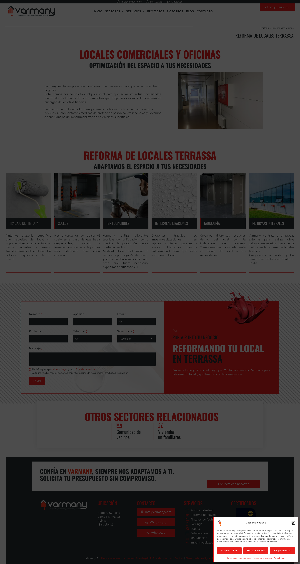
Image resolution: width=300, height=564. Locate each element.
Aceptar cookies (229, 550)
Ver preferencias (282, 550)
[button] (293, 522)
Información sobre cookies (239, 558)
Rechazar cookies (256, 550)
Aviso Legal (279, 558)
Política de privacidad (262, 558)
